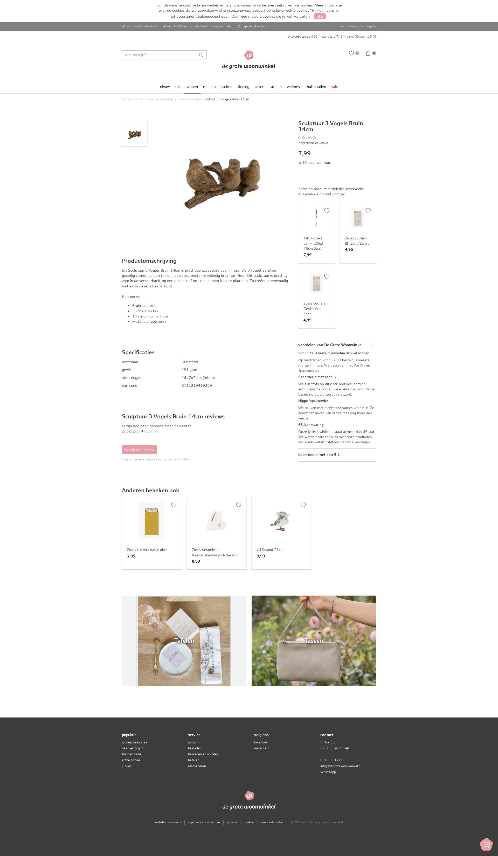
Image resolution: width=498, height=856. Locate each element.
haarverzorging (133, 748)
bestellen (195, 748)
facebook (260, 742)
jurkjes (127, 766)
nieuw (165, 86)
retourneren (197, 766)
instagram (261, 748)
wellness (294, 86)
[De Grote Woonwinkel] (248, 59)
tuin (178, 86)
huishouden (316, 86)
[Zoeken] (202, 54)
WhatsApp (328, 772)
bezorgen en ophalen (203, 754)
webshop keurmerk (168, 822)
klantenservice (349, 26)
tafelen (275, 86)
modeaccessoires (217, 86)
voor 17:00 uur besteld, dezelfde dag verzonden (199, 26)
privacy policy (251, 10)
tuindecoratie (132, 754)
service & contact (273, 822)
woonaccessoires (134, 742)
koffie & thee (131, 760)
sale (334, 86)
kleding (243, 86)
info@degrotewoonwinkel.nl (340, 766)
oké (320, 16)
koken (259, 86)
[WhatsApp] (486, 844)
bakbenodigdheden (214, 16)
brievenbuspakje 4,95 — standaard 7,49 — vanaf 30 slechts (332, 36)
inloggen (370, 26)
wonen (192, 86)
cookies (249, 822)
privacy (232, 822)
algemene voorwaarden (204, 822)
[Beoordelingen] (337, 137)
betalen (193, 760)
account (194, 742)
